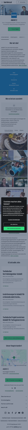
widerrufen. (17, 211)
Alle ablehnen (14, 224)
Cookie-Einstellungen (14, 219)
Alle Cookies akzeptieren (14, 228)
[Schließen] (25, 198)
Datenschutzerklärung (13, 213)
